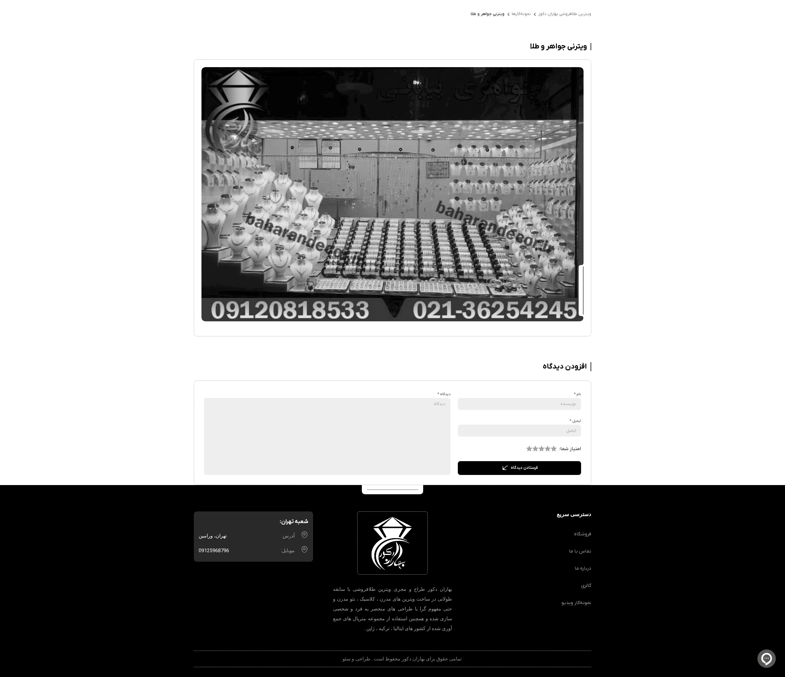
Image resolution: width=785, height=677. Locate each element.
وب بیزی (332, 659)
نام (577, 394)
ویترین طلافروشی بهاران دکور (564, 14)
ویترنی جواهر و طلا (487, 14)
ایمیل (575, 421)
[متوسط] (548, 449)
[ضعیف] (554, 449)
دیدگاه (443, 394)
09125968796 (214, 550)
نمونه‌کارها (521, 14)
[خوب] (541, 449)
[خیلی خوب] (535, 449)
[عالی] (529, 449)
